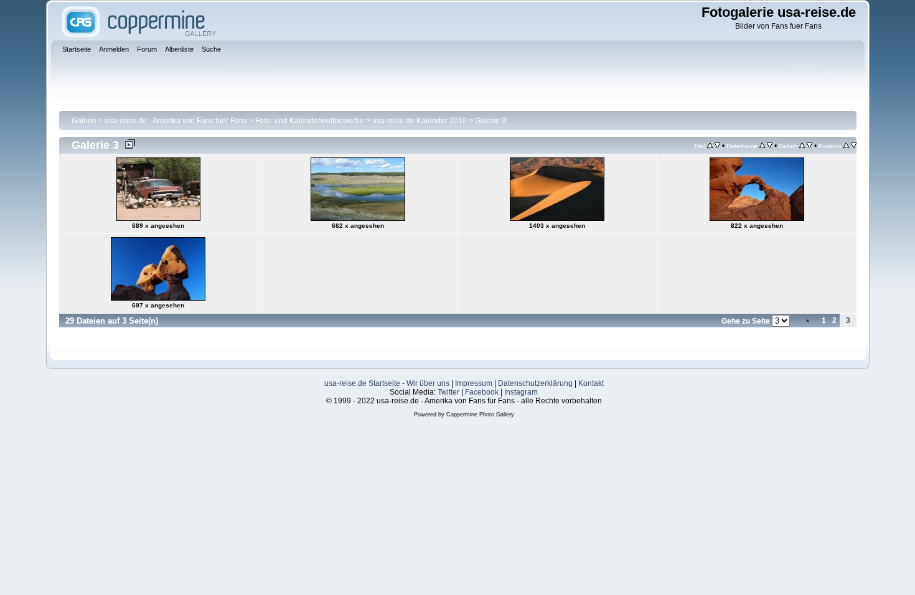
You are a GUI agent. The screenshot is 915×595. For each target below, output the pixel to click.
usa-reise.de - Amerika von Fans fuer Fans (176, 120)
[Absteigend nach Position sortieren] (853, 145)
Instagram (521, 392)
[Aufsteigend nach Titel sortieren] (710, 145)
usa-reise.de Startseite (362, 383)
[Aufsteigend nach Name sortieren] (762, 145)
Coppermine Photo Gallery (480, 414)
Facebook (482, 392)
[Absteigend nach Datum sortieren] (809, 145)
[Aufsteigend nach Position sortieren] (846, 145)
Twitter (448, 392)
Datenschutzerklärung (535, 383)
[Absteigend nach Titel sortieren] (717, 145)
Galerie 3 (490, 120)
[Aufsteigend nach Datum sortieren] (802, 145)
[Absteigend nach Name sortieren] (769, 145)
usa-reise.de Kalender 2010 (419, 120)
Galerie (84, 120)
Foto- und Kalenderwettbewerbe (309, 120)
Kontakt (591, 383)
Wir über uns (427, 383)
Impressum (473, 383)
